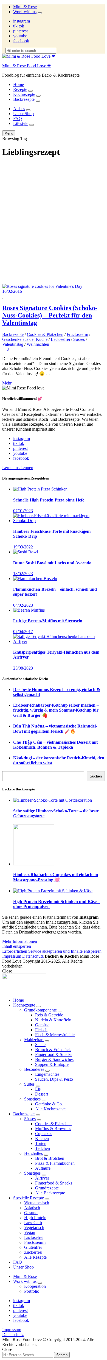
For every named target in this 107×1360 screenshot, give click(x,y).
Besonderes (34, 1069)
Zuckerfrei (33, 1252)
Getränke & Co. (49, 1104)
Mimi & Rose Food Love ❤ (26, 65)
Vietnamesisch (36, 1202)
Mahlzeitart (34, 1039)
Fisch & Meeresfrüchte (55, 1034)
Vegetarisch (34, 1227)
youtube (20, 36)
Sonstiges (32, 1099)
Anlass (19, 108)
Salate (40, 1044)
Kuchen (42, 1138)
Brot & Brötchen (49, 1158)
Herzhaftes (33, 1153)
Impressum (11, 956)
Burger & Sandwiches (54, 1059)
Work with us (24, 11)
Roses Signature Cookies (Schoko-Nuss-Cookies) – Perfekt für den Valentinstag (49, 315)
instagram (21, 21)
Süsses (79, 339)
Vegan (29, 1232)
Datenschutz (33, 956)
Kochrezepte (24, 94)
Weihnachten (38, 344)
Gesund (31, 1212)
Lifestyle (20, 123)
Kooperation (35, 1286)
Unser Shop (23, 113)
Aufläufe (42, 1168)
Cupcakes (43, 1133)
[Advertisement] (53, 216)
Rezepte (20, 89)
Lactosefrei (60, 339)
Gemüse (42, 1024)
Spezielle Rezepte (28, 1197)
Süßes (29, 1084)
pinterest (20, 31)
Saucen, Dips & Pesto (54, 1079)
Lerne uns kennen (17, 467)
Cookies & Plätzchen (45, 334)
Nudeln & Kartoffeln (53, 1020)
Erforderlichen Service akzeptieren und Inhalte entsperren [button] (52, 951)
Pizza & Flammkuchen (55, 1163)
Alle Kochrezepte (50, 1109)
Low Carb (33, 1222)
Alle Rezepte (35, 1257)
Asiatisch (32, 1207)
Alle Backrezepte (50, 1193)
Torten (40, 1143)
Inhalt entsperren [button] (16, 946)
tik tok (18, 26)
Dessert (41, 1094)
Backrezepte (24, 99)
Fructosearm (77, 334)
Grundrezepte (47, 1188)
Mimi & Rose (25, 6)
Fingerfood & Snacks (53, 1054)
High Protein (35, 1217)
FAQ (17, 118)
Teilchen (42, 1148)
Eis (38, 1089)
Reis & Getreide (49, 1015)
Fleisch (41, 1029)
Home (18, 84)
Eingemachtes (47, 1074)
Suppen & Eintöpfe (52, 1064)
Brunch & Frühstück (53, 1049)
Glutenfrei (33, 1247)
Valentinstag (12, 344)
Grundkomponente (40, 1010)
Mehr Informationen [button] (19, 941)
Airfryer (42, 1178)
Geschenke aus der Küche (24, 339)
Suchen (96, 776)
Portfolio (31, 1291)
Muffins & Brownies (53, 1128)
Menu (8, 133)
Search (61, 1355)
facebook (21, 40)
